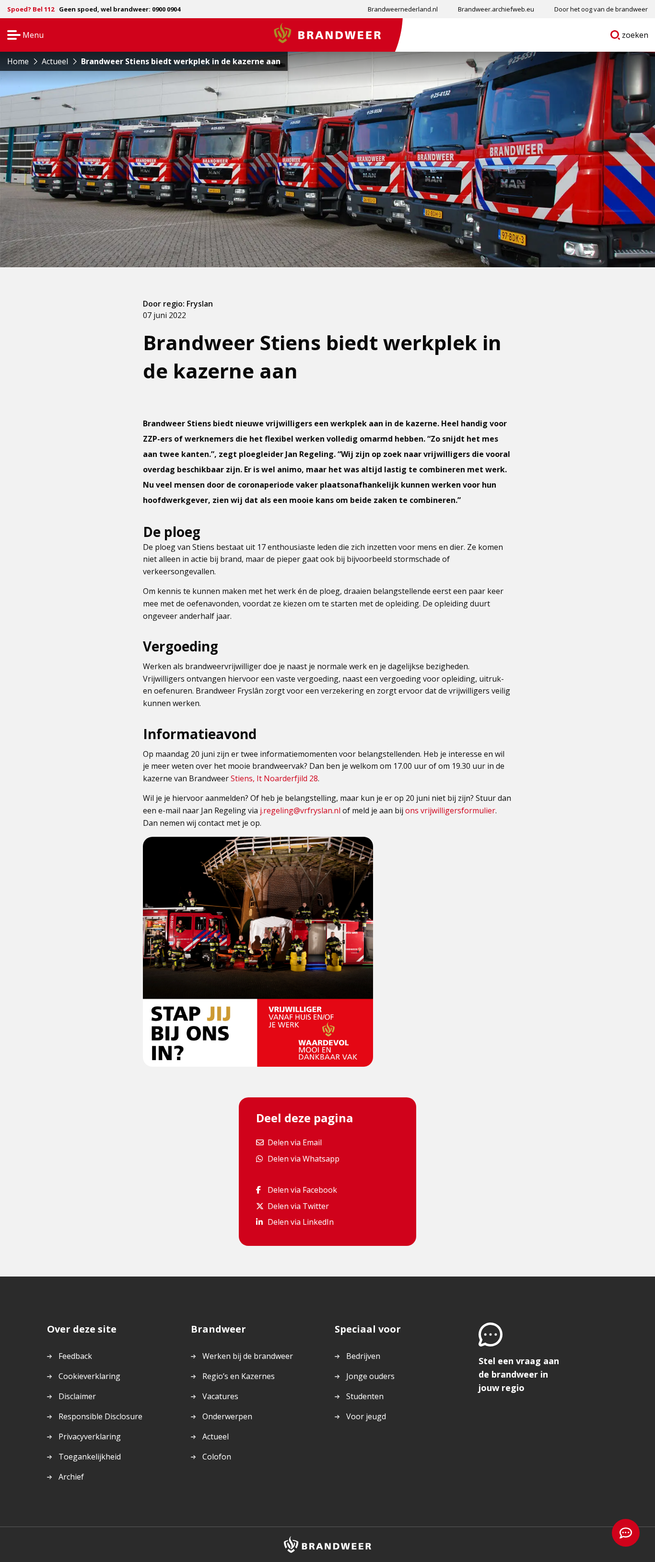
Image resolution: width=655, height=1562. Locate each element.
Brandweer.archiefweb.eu (496, 9)
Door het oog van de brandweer (601, 9)
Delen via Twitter (298, 1205)
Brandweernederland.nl (403, 9)
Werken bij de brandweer (247, 1356)
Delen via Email (294, 1142)
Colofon (216, 1456)
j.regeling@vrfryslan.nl (300, 810)
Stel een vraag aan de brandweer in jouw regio (519, 1374)
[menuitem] (402, 9)
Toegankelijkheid (89, 1456)
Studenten (365, 1396)
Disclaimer (77, 1396)
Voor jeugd (366, 1416)
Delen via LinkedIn (300, 1221)
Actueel (215, 1436)
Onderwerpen (227, 1416)
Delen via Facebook (302, 1189)
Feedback (75, 1356)
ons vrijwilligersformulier (450, 810)
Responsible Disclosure (100, 1416)
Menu (22, 36)
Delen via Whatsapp (303, 1158)
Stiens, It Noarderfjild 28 (274, 778)
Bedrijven (363, 1356)
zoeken (635, 37)
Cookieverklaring (89, 1376)
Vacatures (220, 1396)
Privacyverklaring (89, 1436)
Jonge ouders (370, 1376)
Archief (71, 1476)
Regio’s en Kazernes (238, 1376)
